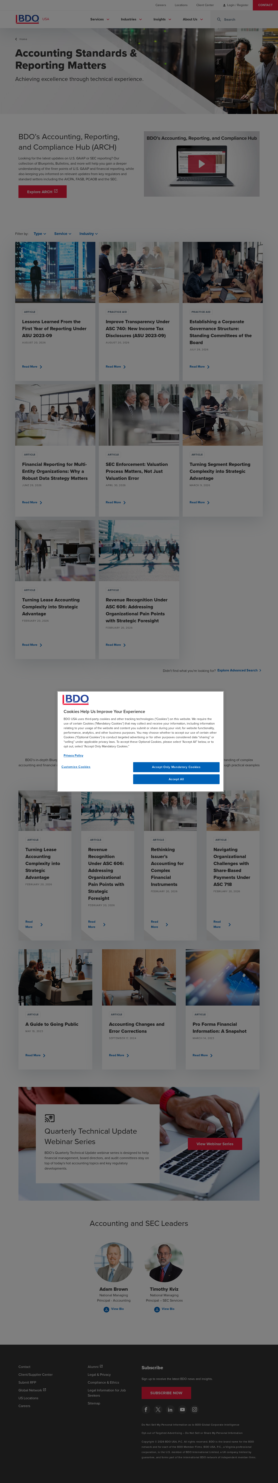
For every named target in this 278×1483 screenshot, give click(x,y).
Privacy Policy (73, 755)
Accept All (176, 779)
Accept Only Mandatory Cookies (176, 767)
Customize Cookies (76, 767)
